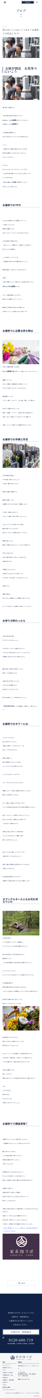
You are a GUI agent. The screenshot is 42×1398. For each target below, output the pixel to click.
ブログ (4, 1385)
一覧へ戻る (21, 1283)
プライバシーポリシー (9, 1390)
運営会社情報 (6, 1387)
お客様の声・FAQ (8, 1375)
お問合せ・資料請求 (21, 1332)
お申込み (27, 2)
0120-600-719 (21, 1340)
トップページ (6, 1365)
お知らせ (5, 1382)
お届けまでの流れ (8, 1372)
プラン (4, 1370)
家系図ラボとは (7, 1367)
